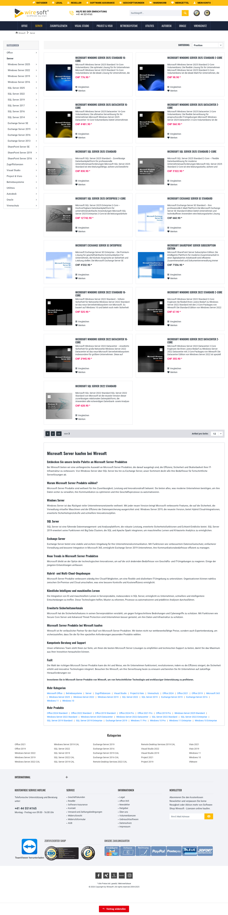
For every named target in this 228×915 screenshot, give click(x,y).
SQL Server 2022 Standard (164, 717)
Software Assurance (77, 804)
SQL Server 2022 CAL (64, 757)
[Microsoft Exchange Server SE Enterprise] (59, 265)
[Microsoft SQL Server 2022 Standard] (59, 406)
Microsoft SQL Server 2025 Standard (95, 151)
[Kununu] (122, 875)
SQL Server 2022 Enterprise (194, 717)
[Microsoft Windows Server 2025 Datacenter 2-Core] (151, 124)
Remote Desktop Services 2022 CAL (110, 761)
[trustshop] (88, 853)
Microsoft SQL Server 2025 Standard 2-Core (191, 151)
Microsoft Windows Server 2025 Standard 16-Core (100, 59)
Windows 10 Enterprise (206, 720)
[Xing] (106, 875)
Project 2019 (147, 761)
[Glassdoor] (114, 875)
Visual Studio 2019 (150, 753)
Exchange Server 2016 (19, 135)
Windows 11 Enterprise (180, 720)
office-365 (124, 801)
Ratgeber (123, 808)
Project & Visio (14, 176)
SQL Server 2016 (16, 111)
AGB (70, 823)
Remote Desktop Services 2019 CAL (158, 744)
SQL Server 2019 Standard (59, 720)
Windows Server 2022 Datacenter (132, 717)
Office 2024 (168, 693)
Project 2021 (147, 757)
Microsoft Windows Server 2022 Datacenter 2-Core (193, 341)
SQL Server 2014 (16, 117)
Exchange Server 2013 (19, 140)
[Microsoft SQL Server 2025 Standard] (59, 171)
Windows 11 (53, 700)
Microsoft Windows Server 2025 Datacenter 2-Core (193, 106)
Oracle (10, 199)
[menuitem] (158, 3)
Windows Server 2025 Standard (189, 713)
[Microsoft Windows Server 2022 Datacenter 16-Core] (59, 359)
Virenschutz (13, 205)
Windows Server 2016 (19, 82)
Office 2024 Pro (126, 713)
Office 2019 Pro (163, 713)
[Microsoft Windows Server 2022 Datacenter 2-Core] (151, 359)
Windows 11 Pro (138, 720)
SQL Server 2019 (16, 99)
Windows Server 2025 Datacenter (97, 717)
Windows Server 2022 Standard (62, 717)
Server (10, 58)
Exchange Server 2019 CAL (106, 753)
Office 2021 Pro (145, 713)
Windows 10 (68, 700)
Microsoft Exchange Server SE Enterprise (98, 245)
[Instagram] (129, 875)
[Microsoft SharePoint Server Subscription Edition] (151, 265)
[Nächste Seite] (53, 433)
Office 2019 (197, 693)
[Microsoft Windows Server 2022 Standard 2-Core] (151, 312)
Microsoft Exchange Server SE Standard (189, 198)
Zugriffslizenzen (15, 164)
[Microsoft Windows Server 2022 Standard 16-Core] (59, 312)
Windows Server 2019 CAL (66, 744)
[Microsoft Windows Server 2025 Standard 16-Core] (59, 77)
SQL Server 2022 (16, 93)
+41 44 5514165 (26, 808)
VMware (193, 761)
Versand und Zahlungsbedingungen (85, 812)
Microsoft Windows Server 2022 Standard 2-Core (194, 292)
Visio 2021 (194, 744)
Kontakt (72, 808)
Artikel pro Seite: (200, 433)
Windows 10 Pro (158, 720)
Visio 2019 (194, 748)
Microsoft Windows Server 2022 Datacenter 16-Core (101, 341)
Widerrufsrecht (75, 815)
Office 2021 (182, 693)
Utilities (11, 188)
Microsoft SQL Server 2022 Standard (95, 386)
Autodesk (12, 193)
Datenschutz (125, 823)
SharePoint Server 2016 (20, 158)
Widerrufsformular (77, 819)
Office (10, 52)
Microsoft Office (54, 693)
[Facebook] (98, 875)
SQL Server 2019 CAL (64, 761)
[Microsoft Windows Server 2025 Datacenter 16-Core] (59, 124)
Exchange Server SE (18, 123)
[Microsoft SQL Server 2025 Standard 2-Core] (151, 171)
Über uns (123, 812)
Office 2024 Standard (57, 713)
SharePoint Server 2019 (20, 152)
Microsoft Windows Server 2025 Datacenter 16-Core (101, 106)
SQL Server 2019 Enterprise (89, 720)
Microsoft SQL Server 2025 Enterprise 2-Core (100, 198)
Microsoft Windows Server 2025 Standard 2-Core (194, 58)
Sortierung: (184, 45)
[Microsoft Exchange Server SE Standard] (151, 218)
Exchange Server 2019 (19, 129)
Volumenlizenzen (127, 815)
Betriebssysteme (15, 182)
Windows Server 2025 (19, 64)
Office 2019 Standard (105, 713)
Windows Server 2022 (19, 70)
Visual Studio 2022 (150, 748)
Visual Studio (13, 170)
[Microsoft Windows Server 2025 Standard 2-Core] (151, 77)
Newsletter (124, 804)
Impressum (124, 826)
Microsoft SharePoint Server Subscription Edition (191, 247)
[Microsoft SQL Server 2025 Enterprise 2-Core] (59, 218)
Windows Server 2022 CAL (27, 761)
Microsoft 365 (213, 693)
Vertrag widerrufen (116, 909)
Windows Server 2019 (19, 76)
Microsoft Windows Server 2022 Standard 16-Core (100, 294)
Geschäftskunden (76, 797)
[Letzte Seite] (59, 433)
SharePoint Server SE (19, 146)
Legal (122, 797)
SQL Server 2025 (16, 88)
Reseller (71, 801)
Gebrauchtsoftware (128, 819)
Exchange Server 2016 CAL (106, 757)
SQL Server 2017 (16, 105)
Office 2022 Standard (81, 713)
